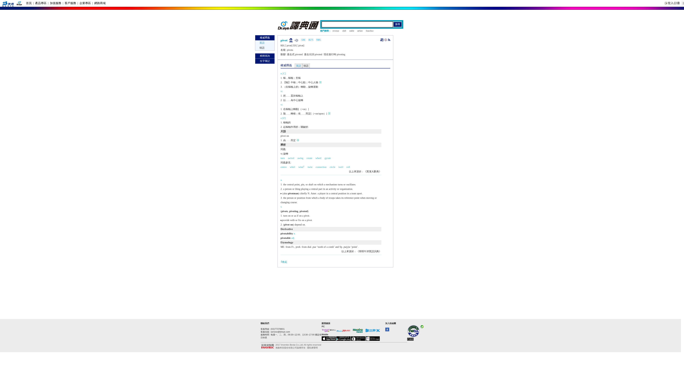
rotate (309, 158)
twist (310, 167)
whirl (292, 167)
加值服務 (55, 3)
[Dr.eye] (298, 29)
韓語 (262, 48)
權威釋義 (265, 37)
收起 (284, 262)
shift (344, 31)
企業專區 (85, 3)
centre (284, 167)
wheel (318, 158)
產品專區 (41, 3)
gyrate (328, 158)
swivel (291, 158)
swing (300, 158)
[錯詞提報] (385, 40)
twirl (340, 167)
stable (351, 31)
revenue (336, 31)
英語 (262, 43)
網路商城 (100, 3)
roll (348, 167)
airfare (360, 31)
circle (332, 167)
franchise (370, 31)
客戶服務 (70, 3)
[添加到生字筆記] (381, 40)
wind (301, 167)
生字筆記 (265, 61)
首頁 (29, 3)
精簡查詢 (265, 56)
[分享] (389, 40)
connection (321, 167)
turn (283, 158)
